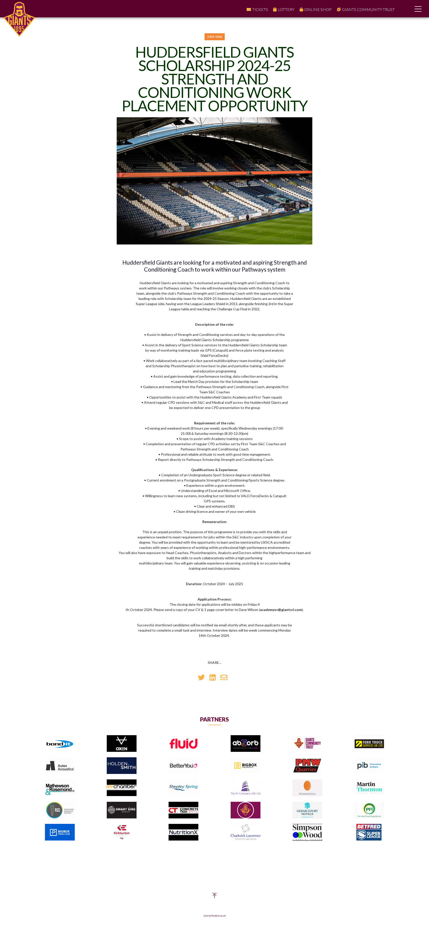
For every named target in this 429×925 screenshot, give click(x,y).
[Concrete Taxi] (183, 810)
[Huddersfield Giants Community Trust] (307, 744)
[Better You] (183, 766)
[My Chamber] (121, 788)
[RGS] (59, 810)
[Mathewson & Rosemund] (59, 788)
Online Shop (318, 9)
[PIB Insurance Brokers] (369, 766)
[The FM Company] (245, 788)
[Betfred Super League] (369, 832)
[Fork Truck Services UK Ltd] (369, 744)
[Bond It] (59, 744)
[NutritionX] (183, 832)
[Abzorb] (245, 744)
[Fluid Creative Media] (183, 744)
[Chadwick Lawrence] (245, 832)
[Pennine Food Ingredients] (369, 810)
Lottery (286, 9)
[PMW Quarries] (307, 766)
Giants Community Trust (368, 9)
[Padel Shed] (59, 832)
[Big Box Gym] (245, 766)
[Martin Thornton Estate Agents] (369, 788)
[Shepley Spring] (183, 788)
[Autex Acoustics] (59, 766)
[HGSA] (245, 810)
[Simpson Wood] (307, 832)
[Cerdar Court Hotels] (307, 810)
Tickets (260, 9)
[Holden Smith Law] (121, 766)
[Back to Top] (214, 897)
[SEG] (121, 810)
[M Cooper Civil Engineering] (307, 788)
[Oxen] (121, 744)
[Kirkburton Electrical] (121, 832)
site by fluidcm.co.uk (215, 915)
